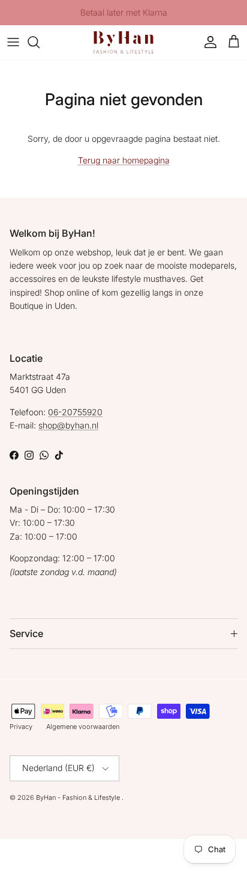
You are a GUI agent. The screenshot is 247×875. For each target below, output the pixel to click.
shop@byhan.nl (68, 425)
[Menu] (13, 42)
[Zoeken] (39, 42)
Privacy (21, 726)
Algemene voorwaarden (82, 726)
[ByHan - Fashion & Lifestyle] (123, 42)
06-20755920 (75, 412)
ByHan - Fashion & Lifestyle (79, 797)
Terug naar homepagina (124, 160)
